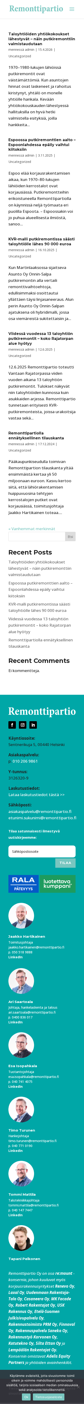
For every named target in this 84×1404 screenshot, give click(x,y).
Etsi (70, 536)
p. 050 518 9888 (20, 952)
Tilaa (65, 863)
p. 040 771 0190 (20, 1145)
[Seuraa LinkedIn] (33, 725)
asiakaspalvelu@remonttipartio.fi (39, 811)
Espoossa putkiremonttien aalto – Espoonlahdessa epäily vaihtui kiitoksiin (42, 145)
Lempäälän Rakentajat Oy (32, 1350)
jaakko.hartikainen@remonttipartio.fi (36, 947)
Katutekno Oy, (21, 1343)
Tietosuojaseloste (48, 1397)
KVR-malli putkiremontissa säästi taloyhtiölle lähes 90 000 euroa (41, 241)
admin (29, 49)
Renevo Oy (64, 1286)
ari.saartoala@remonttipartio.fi (32, 1012)
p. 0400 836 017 (20, 1017)
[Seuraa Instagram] (22, 725)
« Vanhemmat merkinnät (31, 528)
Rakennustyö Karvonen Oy (32, 1337)
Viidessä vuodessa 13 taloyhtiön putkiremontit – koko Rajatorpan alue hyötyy (40, 338)
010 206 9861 (25, 761)
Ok (26, 1397)
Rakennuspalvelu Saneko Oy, (41, 1330)
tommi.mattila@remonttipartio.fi (33, 1205)
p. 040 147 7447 (20, 1210)
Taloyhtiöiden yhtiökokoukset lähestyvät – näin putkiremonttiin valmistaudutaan (41, 39)
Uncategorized (19, 56)
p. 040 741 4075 (20, 1081)
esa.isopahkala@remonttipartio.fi (33, 1076)
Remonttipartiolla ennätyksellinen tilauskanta (36, 435)
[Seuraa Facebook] (12, 725)
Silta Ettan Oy (49, 1343)
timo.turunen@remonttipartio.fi (32, 1141)
